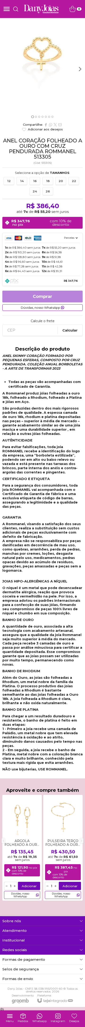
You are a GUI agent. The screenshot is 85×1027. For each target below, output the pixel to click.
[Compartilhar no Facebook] (45, 124)
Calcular (70, 330)
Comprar (42, 296)
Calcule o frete (43, 321)
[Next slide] (79, 69)
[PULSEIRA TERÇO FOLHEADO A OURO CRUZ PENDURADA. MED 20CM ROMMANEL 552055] (62, 847)
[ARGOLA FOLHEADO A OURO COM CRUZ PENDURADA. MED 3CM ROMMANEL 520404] (22, 847)
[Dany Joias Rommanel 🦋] (41, 9)
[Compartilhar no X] (55, 124)
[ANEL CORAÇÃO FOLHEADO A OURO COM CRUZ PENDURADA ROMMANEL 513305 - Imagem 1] (42, 53)
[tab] (32, 116)
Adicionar (29, 886)
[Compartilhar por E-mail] (60, 124)
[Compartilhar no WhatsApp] (50, 124)
